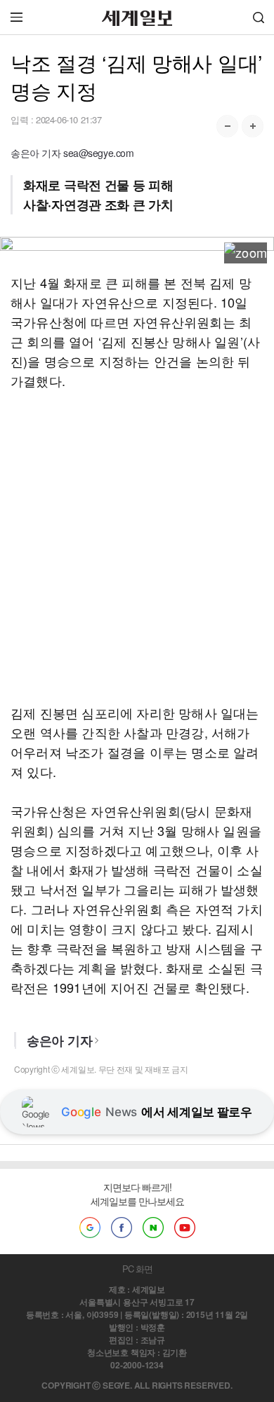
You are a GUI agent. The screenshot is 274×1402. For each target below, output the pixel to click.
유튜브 (184, 1227)
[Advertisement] (137, 546)
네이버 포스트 (153, 1227)
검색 (258, 17)
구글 (89, 1227)
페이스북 (121, 1227)
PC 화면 (137, 1268)
